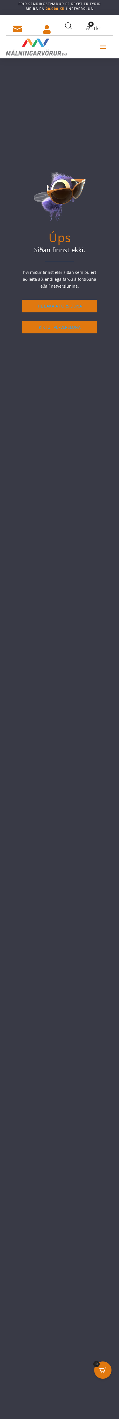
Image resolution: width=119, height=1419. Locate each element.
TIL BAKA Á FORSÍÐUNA (59, 306)
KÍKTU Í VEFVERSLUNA (60, 327)
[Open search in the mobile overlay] (68, 25)
